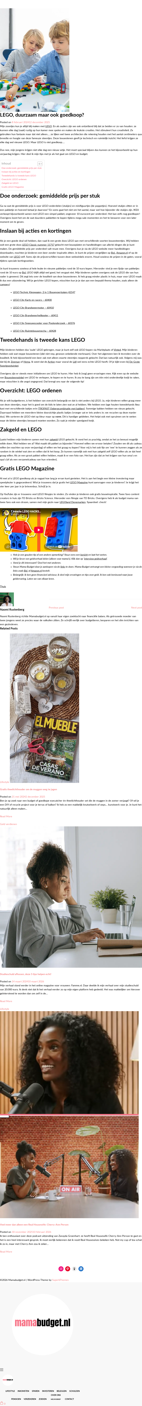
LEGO (48, 126)
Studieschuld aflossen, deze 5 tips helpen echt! (25, 974)
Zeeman (15, 362)
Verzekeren (30, 1399)
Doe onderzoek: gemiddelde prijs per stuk (22, 168)
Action (51, 362)
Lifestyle (10, 1391)
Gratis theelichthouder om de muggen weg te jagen (28, 789)
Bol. (113, 253)
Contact (69, 1399)
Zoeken (43, 1399)
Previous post (56, 608)
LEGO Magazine (79, 482)
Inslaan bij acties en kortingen (16, 172)
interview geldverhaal (95, 559)
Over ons (56, 1395)
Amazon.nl (122, 253)
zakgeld (54, 439)
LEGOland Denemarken (73, 502)
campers (4, 284)
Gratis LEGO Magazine (13, 187)
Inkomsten (23, 1391)
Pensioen (16, 1399)
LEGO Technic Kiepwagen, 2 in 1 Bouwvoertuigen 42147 (44, 292)
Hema (26, 362)
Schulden (74, 1391)
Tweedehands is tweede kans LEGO (19, 176)
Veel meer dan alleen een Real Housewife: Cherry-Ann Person (34, 1225)
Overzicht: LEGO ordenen (14, 179)
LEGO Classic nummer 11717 (38, 245)
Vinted (117, 350)
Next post (136, 608)
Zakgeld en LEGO (10, 183)
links (62, 567)
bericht (84, 555)
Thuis (3, 586)
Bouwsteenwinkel (14, 377)
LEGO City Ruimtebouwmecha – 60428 (34, 331)
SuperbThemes (60, 1280)
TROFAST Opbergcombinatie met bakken (61, 409)
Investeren (48, 1391)
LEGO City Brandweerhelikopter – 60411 (35, 315)
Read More (6, 816)
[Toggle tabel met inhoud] (38, 163)
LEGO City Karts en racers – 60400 (32, 300)
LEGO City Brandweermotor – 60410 (33, 308)
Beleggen (62, 1391)
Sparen (35, 1391)
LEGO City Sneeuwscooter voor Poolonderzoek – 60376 (44, 323)
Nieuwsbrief (56, 1399)
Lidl (75, 362)
